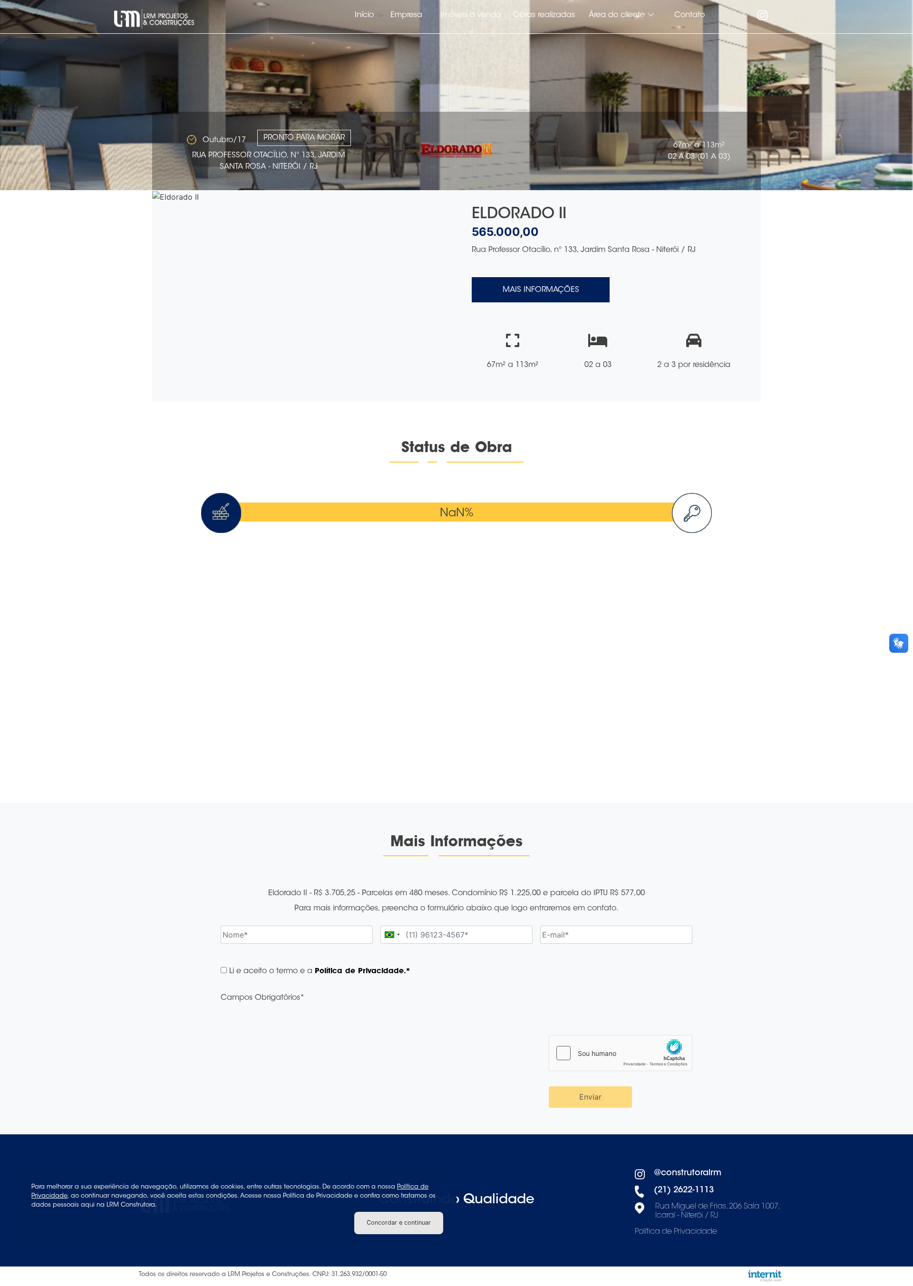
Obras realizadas (544, 15)
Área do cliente (617, 15)
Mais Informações (541, 290)
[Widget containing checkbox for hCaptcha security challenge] (620, 1053)
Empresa (406, 15)
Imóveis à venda (470, 15)
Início (364, 15)
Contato (689, 15)
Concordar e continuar (399, 1222)
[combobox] (392, 934)
